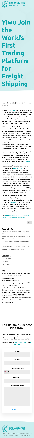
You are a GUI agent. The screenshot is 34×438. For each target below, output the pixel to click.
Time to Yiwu (17, 377)
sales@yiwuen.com (20, 342)
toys (25, 283)
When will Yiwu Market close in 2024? (13, 249)
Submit (14, 409)
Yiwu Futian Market (25, 290)
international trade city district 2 (10, 280)
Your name (17, 351)
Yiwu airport (14, 285)
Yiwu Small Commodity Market (25, 297)
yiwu (28, 283)
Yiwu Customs (27, 287)
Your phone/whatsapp (15, 370)
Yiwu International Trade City (19, 292)
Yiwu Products (6, 264)
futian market (4, 275)
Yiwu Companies (6, 258)
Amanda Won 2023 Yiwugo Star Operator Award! (16, 246)
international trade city (14, 275)
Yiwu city (21, 287)
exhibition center (18, 168)
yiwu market (13, 202)
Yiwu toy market (5, 299)
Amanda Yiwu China (9, 103)
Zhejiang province (7, 302)
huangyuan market (11, 217)
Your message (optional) (17, 385)
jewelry (21, 283)
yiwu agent (6, 285)
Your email (17, 359)
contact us (27, 273)
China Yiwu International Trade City (14, 273)
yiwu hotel (4, 292)
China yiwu (13, 110)
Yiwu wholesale (13, 299)
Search (29, 222)
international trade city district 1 (8, 278)
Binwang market (11, 164)
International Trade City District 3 (10, 283)
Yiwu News (27, 103)
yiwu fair (4, 290)
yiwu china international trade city (9, 287)
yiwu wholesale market (21, 299)
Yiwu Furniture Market (13, 290)
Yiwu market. (7, 297)
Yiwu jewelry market (7, 295)
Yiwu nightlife (15, 297)
